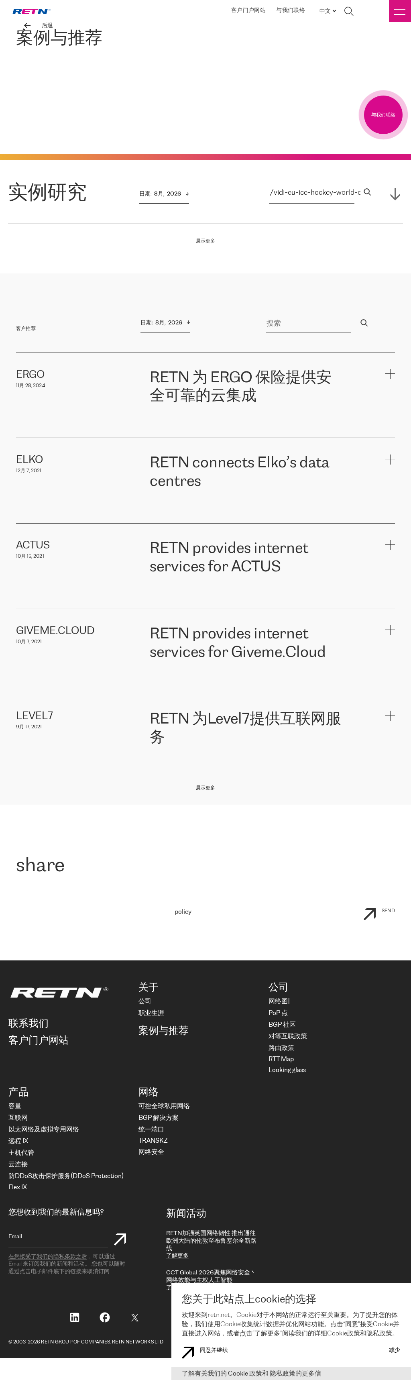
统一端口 (151, 1130)
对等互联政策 (288, 1036)
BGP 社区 (282, 1025)
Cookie (238, 1374)
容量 (14, 1106)
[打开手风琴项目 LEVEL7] (390, 715)
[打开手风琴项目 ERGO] (390, 374)
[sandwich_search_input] (367, 193)
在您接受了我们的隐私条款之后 (47, 1257)
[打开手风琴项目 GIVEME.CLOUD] (390, 630)
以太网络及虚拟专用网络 (43, 1130)
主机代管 (21, 1153)
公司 (144, 1002)
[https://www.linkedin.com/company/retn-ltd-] (75, 1318)
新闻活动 (186, 1214)
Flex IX (17, 1187)
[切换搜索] (349, 11)
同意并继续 (214, 1350)
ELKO (236, 503)
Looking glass (287, 1070)
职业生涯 (151, 1013)
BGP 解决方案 (158, 1118)
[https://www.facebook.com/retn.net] (105, 1318)
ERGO (159, 417)
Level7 (293, 759)
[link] (31, 11)
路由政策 (281, 1048)
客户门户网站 (248, 10)
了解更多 (177, 1256)
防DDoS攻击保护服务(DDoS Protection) (66, 1176)
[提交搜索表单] (120, 1240)
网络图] (279, 1002)
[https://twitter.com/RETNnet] (135, 1321)
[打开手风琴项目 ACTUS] (390, 545)
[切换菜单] (400, 11)
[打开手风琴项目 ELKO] (390, 459)
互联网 (18, 1118)
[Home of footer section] (69, 992)
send (388, 911)
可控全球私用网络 (164, 1106)
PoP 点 (278, 1013)
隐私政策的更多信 (295, 1374)
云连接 (18, 1165)
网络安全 (151, 1152)
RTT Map (281, 1059)
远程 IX (18, 1141)
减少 (394, 1350)
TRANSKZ (152, 1141)
